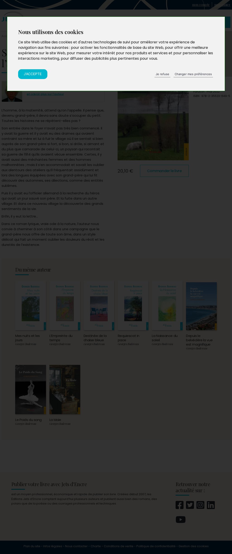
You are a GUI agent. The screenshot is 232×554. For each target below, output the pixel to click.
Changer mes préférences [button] (193, 74)
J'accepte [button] (33, 74)
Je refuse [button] (162, 74)
